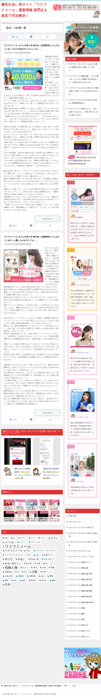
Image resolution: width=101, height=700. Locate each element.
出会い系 (35, 559)
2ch (6, 538)
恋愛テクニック (47, 572)
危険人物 (11, 567)
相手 (24, 580)
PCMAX (79, 217)
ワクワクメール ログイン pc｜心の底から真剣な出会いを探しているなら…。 (83, 67)
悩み (42, 576)
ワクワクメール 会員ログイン (80, 562)
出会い (21, 559)
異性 (15, 580)
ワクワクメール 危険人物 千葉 (80, 574)
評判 (7, 584)
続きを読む (47, 219)
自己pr (44, 580)
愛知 (51, 576)
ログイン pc (35, 542)
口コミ (25, 568)
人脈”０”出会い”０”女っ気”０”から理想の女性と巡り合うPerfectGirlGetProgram (82, 160)
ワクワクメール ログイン (46, 551)
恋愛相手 (21, 576)
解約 (54, 580)
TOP (35, 686)
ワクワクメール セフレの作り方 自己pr (18, 53)
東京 (6, 580)
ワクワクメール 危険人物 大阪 (80, 585)
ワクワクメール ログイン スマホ (18, 555)
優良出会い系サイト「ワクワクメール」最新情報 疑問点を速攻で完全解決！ (24, 9)
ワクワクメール (18, 546)
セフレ (54, 538)
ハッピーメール (82, 417)
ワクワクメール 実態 (77, 608)
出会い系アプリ (49, 559)
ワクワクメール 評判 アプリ (79, 631)
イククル (79, 482)
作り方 (8, 559)
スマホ (43, 538)
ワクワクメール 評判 (77, 619)
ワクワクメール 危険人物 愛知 (80, 591)
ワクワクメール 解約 (77, 614)
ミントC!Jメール (82, 285)
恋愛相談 (32, 576)
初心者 (28, 563)
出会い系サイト (13, 563)
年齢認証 (8, 572)
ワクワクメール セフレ (18, 550)
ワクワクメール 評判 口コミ (79, 637)
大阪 (44, 568)
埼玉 (35, 568)
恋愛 (34, 571)
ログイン (22, 542)
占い (47, 563)
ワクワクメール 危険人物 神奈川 (81, 602)
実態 (53, 568)
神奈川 (33, 580)
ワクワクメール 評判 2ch (78, 625)
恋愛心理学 (9, 576)
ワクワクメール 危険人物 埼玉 (80, 579)
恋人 (25, 572)
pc (14, 538)
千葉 (38, 563)
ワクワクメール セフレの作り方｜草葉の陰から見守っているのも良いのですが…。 (84, 91)
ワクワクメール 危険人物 (78, 568)
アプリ (23, 538)
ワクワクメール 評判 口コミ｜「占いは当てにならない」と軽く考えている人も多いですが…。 (83, 112)
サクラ (33, 538)
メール (9, 542)
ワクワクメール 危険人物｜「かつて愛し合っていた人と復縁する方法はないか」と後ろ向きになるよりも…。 (84, 79)
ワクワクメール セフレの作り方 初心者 (18, 244)
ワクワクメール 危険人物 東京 (80, 597)
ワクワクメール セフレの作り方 (81, 527)
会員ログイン (49, 555)
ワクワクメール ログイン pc (80, 551)
